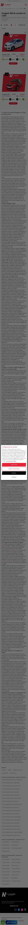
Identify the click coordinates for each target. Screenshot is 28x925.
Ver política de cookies (11, 461)
